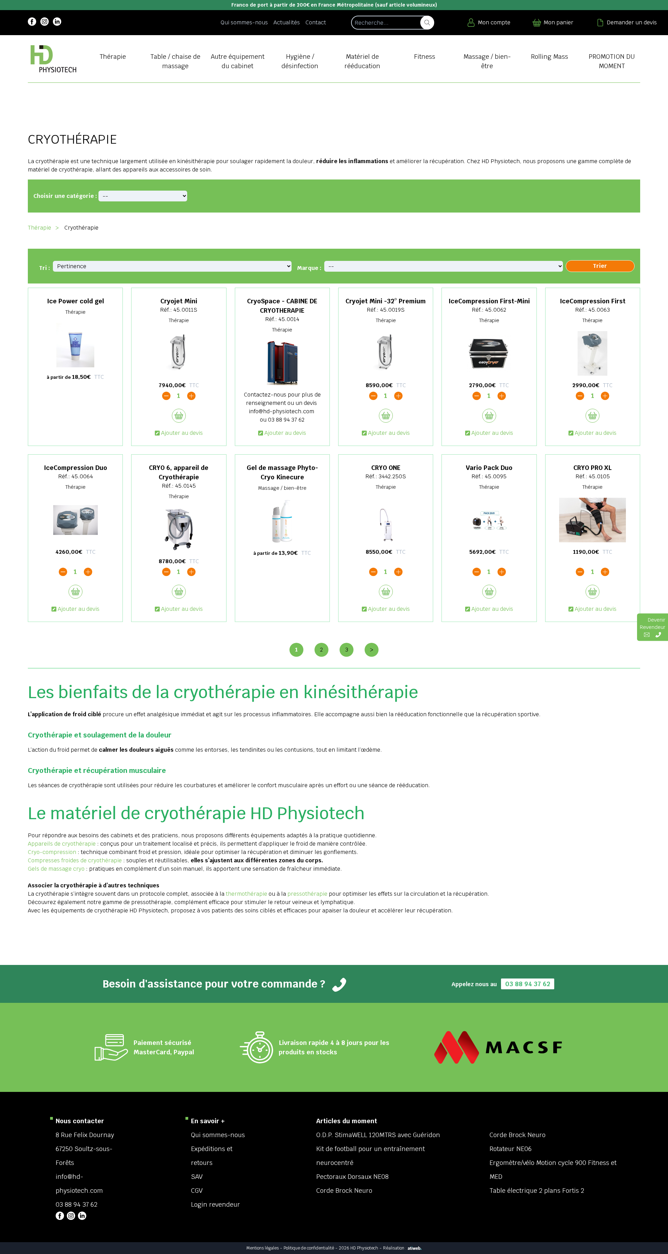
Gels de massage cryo (57, 868)
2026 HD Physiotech (358, 1248)
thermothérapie (246, 893)
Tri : (44, 268)
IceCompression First (593, 301)
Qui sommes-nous (244, 22)
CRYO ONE (385, 468)
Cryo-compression (52, 852)
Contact (315, 22)
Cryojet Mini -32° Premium (385, 301)
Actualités (286, 22)
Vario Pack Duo (489, 468)
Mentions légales (262, 1248)
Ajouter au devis (182, 433)
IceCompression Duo (75, 468)
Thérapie (39, 227)
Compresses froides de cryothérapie (75, 860)
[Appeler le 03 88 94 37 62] (658, 634)
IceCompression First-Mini (489, 301)
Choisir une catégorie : (65, 196)
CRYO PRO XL (592, 468)
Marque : (309, 268)
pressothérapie (307, 893)
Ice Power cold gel (75, 301)
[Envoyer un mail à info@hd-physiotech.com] (647, 634)
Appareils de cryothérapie (62, 843)
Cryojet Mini (178, 301)
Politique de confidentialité (309, 1248)
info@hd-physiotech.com (281, 411)
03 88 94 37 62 (286, 419)
